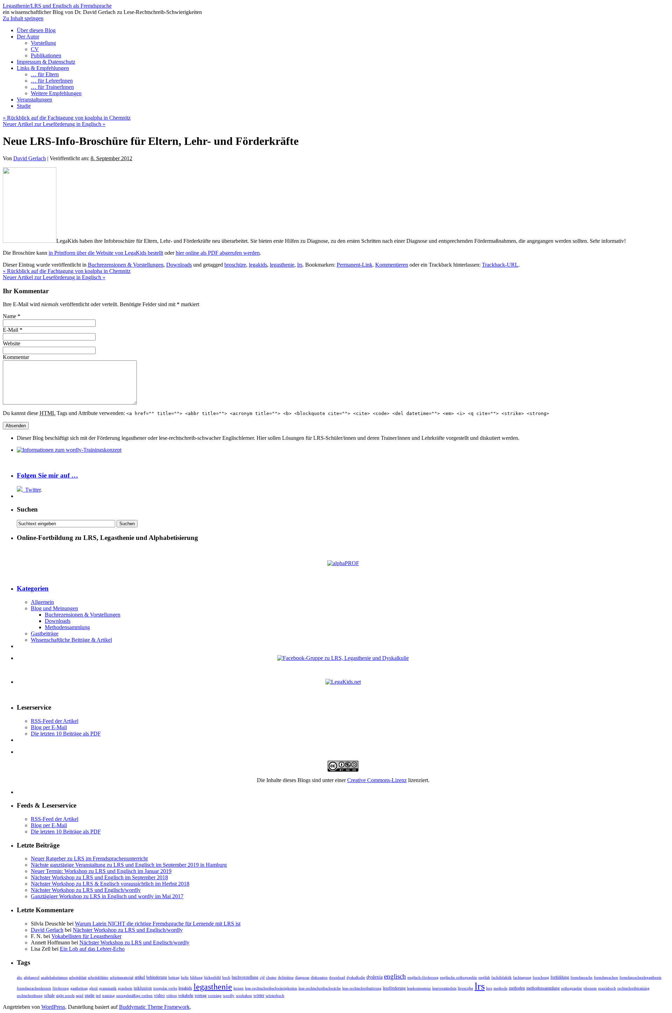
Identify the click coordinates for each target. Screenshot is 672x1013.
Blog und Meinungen (54, 608)
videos (171, 996)
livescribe (465, 988)
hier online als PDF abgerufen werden (218, 253)
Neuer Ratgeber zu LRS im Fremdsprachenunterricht (89, 858)
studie (89, 995)
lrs (299, 265)
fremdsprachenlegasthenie (641, 977)
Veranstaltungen (34, 100)
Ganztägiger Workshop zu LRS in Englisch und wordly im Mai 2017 (107, 896)
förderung (60, 988)
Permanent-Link (354, 265)
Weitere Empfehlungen (56, 93)
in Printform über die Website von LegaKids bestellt (106, 253)
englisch (395, 976)
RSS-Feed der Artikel (54, 721)
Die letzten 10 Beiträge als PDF (66, 734)
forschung (541, 977)
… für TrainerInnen (52, 87)
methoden (517, 988)
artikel (140, 977)
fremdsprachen (606, 977)
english (484, 977)
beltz (185, 977)
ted (98, 995)
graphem (125, 988)
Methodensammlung (67, 627)
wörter (258, 995)
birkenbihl (212, 977)
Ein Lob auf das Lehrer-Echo (92, 949)
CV (35, 49)
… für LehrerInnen (52, 81)
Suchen (27, 509)
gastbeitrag (79, 988)
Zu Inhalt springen (23, 18)
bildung (196, 977)
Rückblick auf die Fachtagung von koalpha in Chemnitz (67, 118)
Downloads (179, 265)
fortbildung (560, 977)
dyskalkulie (355, 977)
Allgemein (42, 602)
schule (49, 995)
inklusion (143, 988)
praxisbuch (607, 988)
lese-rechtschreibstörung (362, 988)
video (159, 995)
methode (500, 988)
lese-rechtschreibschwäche (320, 988)
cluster (271, 977)
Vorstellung (43, 43)
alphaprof (32, 977)
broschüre (235, 265)
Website (11, 343)
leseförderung (394, 988)
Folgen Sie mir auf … (47, 475)
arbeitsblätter (98, 977)
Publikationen (46, 55)
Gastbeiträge (44, 633)
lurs (489, 988)
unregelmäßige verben (134, 996)
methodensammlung (543, 988)
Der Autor (28, 37)
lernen (238, 988)
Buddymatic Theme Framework (154, 1007)
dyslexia (374, 977)
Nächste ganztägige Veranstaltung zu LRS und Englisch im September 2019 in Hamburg (129, 865)
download (337, 977)
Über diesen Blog (36, 30)
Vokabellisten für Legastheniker (86, 936)
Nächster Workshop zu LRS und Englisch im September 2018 (99, 877)
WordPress (53, 1007)
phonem (590, 988)
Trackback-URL (500, 265)
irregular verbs (165, 988)
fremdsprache (581, 977)
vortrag (200, 995)
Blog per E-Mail (49, 727)
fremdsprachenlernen (34, 988)
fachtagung (522, 977)
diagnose (302, 977)
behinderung (156, 977)
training (108, 996)
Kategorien (33, 588)
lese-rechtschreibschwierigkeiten (271, 988)
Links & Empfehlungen (43, 68)
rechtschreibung (30, 996)
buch (226, 977)
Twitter (33, 490)
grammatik (108, 988)
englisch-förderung (423, 977)
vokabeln (185, 995)
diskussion (319, 977)
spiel (79, 996)
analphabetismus (54, 977)
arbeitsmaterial (121, 977)
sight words (65, 996)
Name (9, 316)
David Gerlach (29, 158)
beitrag (174, 977)
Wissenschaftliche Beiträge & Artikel (71, 640)
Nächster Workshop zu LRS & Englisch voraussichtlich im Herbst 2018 (110, 884)
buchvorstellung (245, 977)
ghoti (93, 988)
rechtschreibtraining (633, 988)
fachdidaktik (501, 977)
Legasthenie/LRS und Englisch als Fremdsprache (57, 6)
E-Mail (10, 330)
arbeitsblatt (77, 977)
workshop (244, 996)
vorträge (215, 996)
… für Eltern (45, 74)
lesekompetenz (419, 988)
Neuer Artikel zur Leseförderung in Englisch (54, 124)
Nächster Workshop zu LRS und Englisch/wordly (86, 890)
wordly (228, 995)
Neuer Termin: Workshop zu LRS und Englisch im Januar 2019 (101, 871)
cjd (262, 977)
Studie (24, 106)
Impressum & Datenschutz (46, 62)
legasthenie (282, 265)
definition (286, 977)
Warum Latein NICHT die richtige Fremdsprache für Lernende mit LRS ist (157, 924)
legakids (258, 265)
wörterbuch (275, 996)
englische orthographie (458, 977)
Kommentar (16, 357)
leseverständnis (444, 988)
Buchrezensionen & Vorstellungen (125, 265)
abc (19, 977)
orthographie (571, 988)
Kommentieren (391, 265)
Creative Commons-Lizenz (377, 780)
